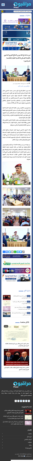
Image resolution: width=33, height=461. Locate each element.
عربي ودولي (29, 437)
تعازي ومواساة (28, 448)
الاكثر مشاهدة (24, 322)
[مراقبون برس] (21, 4)
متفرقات (30, 442)
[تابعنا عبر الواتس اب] (26, 401)
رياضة (30, 445)
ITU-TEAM (21, 456)
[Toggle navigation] (3, 4)
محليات (30, 434)
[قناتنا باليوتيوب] (21, 401)
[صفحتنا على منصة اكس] (16, 401)
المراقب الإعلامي (28, 439)
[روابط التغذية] (29, 401)
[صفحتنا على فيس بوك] (24, 401)
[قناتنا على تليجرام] (18, 401)
